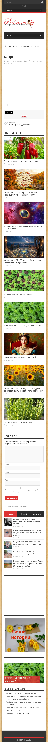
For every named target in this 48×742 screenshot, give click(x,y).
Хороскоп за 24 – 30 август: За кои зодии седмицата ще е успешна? (22, 261)
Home (9, 46)
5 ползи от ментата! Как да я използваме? (23, 325)
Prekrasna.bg (26, 740)
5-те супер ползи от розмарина (18, 422)
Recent (24, 514)
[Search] (42, 2)
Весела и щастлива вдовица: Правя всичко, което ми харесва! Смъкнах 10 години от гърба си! (28, 563)
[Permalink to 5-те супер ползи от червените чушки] (24, 148)
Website (8, 480)
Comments (37, 514)
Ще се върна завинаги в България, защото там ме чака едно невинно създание (27, 532)
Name (7, 465)
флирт (6, 105)
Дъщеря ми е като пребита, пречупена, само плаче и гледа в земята (26, 521)
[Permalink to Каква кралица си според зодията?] (24, 344)
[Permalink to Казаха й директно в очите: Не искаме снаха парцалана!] (8, 554)
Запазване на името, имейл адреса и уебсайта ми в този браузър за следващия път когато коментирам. (24, 492)
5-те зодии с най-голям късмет (18, 294)
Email (7, 472)
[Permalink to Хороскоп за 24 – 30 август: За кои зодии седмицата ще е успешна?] (24, 247)
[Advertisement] (24, 84)
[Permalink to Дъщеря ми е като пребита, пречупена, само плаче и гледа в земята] (8, 522)
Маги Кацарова (18, 61)
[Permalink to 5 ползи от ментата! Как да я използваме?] (24, 312)
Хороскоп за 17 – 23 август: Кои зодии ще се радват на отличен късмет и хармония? (23, 389)
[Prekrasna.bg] (24, 23)
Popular (11, 514)
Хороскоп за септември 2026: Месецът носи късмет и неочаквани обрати (22, 193)
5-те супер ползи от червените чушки (21, 161)
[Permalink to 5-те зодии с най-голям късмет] (24, 280)
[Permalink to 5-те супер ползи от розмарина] (24, 409)
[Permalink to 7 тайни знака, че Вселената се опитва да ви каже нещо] (24, 213)
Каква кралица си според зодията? (20, 357)
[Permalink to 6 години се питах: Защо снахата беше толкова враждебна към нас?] (8, 545)
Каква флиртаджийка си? (23, 46)
